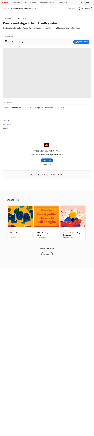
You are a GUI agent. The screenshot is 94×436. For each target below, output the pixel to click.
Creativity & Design (15, 2)
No (61, 175)
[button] (81, 2)
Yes (54, 175)
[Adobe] (5, 2)
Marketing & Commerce (46, 2)
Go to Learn (47, 254)
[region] (20, 222)
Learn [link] (5, 8)
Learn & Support (61, 2)
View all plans (72, 8)
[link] (5, 8)
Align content (12, 107)
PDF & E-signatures (30, 2)
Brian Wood (7, 124)
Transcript (9, 102)
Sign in (87, 2)
